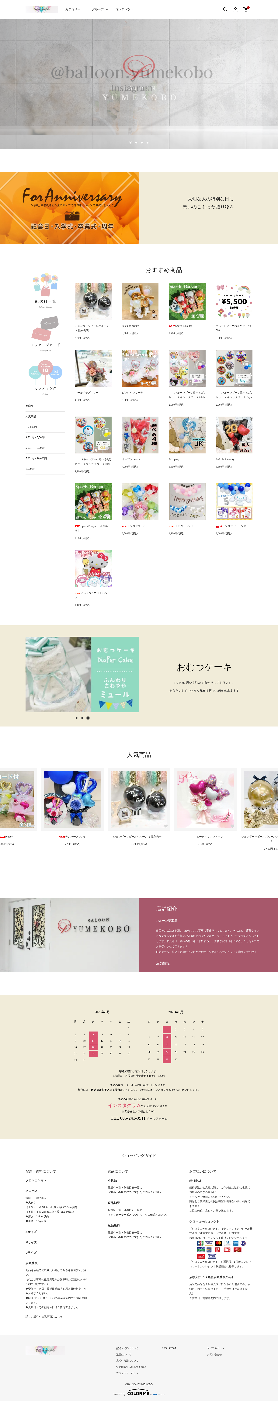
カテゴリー (72, 9)
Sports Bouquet (183, 325)
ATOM (172, 1348)
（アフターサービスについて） (126, 1214)
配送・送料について (127, 1348)
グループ (98, 9)
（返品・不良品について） (124, 1192)
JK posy (174, 459)
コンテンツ (122, 9)
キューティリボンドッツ (141, 836)
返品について (123, 1354)
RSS (164, 1348)
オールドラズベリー (87, 392)
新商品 (29, 405)
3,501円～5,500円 (36, 437)
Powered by (119, 1394)
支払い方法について (127, 1360)
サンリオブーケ (136, 526)
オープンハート (131, 459)
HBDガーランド (184, 526)
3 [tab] (88, 718)
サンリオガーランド (234, 526)
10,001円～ (32, 468)
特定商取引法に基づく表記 (131, 1366)
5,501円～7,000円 (36, 447)
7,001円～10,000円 (36, 458)
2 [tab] (82, 718)
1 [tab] (77, 718)
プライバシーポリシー (128, 1373)
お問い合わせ (214, 1354)
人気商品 (31, 416)
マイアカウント (215, 1348)
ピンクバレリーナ (132, 392)
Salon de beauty (130, 325)
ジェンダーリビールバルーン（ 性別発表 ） (72, 836)
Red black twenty (225, 459)
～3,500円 (31, 426)
